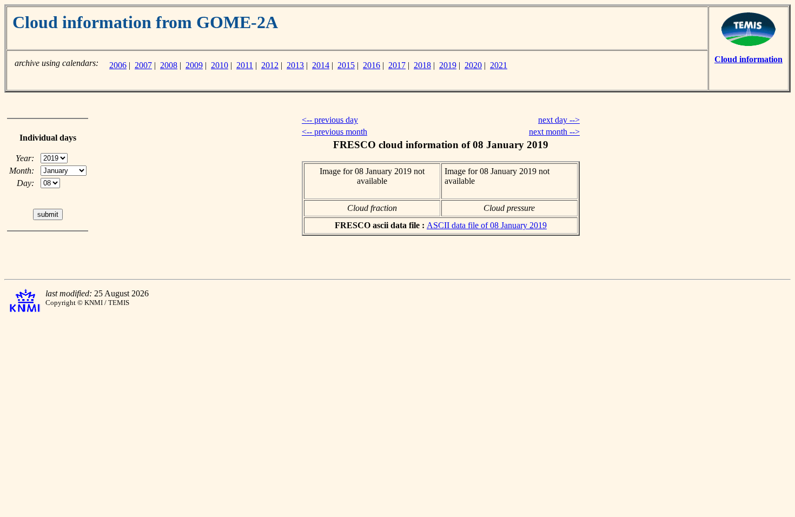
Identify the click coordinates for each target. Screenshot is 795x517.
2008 (168, 65)
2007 (143, 65)
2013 (295, 65)
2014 (320, 65)
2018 (422, 65)
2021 (498, 65)
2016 (371, 65)
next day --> (559, 119)
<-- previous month (334, 131)
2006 (118, 65)
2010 (219, 65)
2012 (270, 65)
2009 (194, 65)
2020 (473, 65)
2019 (447, 65)
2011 (244, 65)
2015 (346, 65)
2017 (397, 65)
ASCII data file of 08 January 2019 (487, 225)
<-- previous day (330, 119)
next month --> (554, 131)
